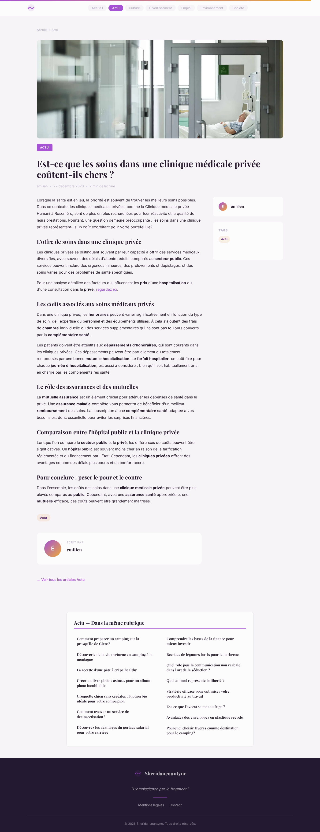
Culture (134, 8)
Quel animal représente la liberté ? (195, 680)
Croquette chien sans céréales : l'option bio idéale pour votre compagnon (112, 698)
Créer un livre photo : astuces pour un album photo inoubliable (113, 683)
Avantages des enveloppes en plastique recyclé (205, 717)
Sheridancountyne (165, 773)
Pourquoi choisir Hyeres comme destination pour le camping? (202, 730)
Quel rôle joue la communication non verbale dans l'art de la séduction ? (203, 667)
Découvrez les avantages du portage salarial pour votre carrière (113, 730)
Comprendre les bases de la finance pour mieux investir (200, 641)
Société (238, 8)
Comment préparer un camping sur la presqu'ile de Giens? (108, 641)
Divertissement (160, 8)
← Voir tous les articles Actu (61, 579)
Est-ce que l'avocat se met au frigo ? (196, 706)
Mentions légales (151, 805)
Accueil (97, 8)
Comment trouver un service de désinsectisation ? (103, 714)
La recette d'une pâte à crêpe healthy (107, 670)
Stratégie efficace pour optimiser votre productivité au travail (198, 693)
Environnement (212, 8)
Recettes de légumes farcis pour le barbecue (203, 654)
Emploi (186, 8)
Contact (176, 805)
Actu (115, 8)
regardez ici (106, 289)
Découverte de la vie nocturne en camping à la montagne (115, 657)
